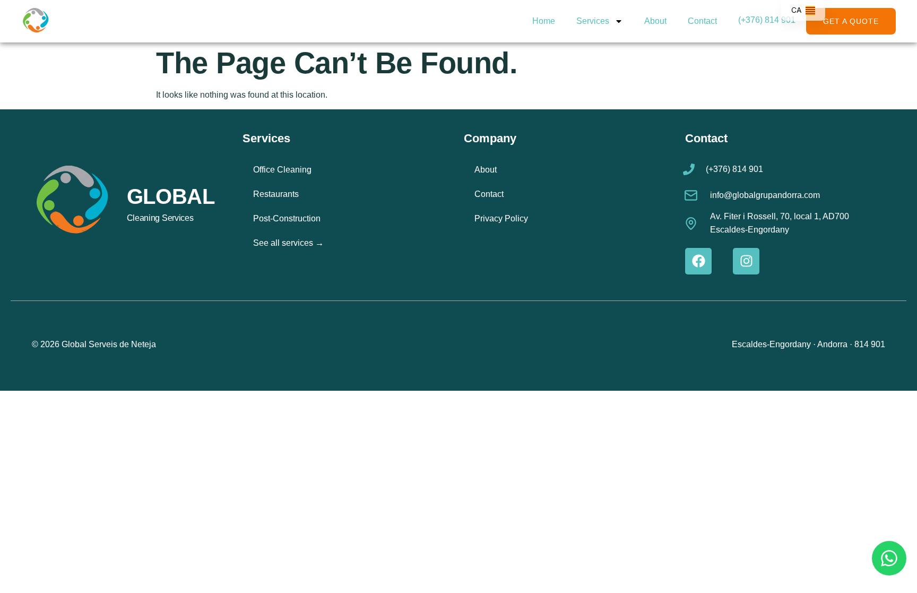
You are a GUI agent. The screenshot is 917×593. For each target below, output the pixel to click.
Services (592, 20)
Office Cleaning (282, 169)
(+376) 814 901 (766, 19)
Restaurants (276, 194)
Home (543, 20)
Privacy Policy (501, 218)
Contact (702, 20)
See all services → (288, 242)
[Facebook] (698, 261)
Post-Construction (287, 218)
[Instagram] (746, 261)
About (655, 20)
